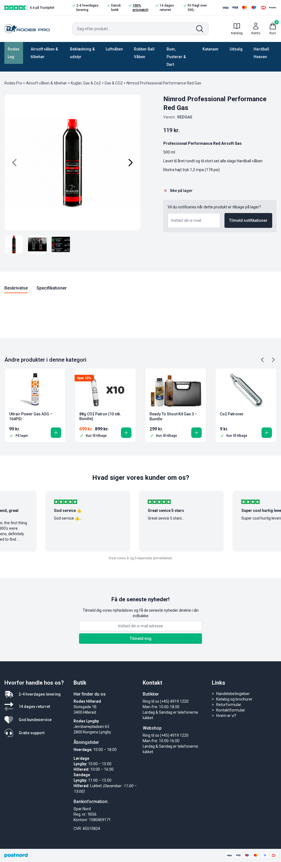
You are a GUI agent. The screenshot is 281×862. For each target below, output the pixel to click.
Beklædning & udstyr (82, 53)
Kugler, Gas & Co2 (86, 83)
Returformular (228, 704)
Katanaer (211, 49)
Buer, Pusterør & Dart (176, 57)
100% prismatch (140, 8)
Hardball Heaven (261, 53)
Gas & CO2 (114, 83)
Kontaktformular (230, 710)
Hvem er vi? (226, 715)
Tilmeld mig (140, 638)
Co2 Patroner (232, 414)
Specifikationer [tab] (51, 288)
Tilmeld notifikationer (248, 220)
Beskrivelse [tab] (16, 288)
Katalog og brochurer (234, 699)
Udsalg (236, 49)
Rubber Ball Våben (144, 53)
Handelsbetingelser (233, 693)
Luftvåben (114, 49)
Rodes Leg (13, 53)
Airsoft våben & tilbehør (44, 53)
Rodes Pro (13, 83)
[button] (56, 432)
